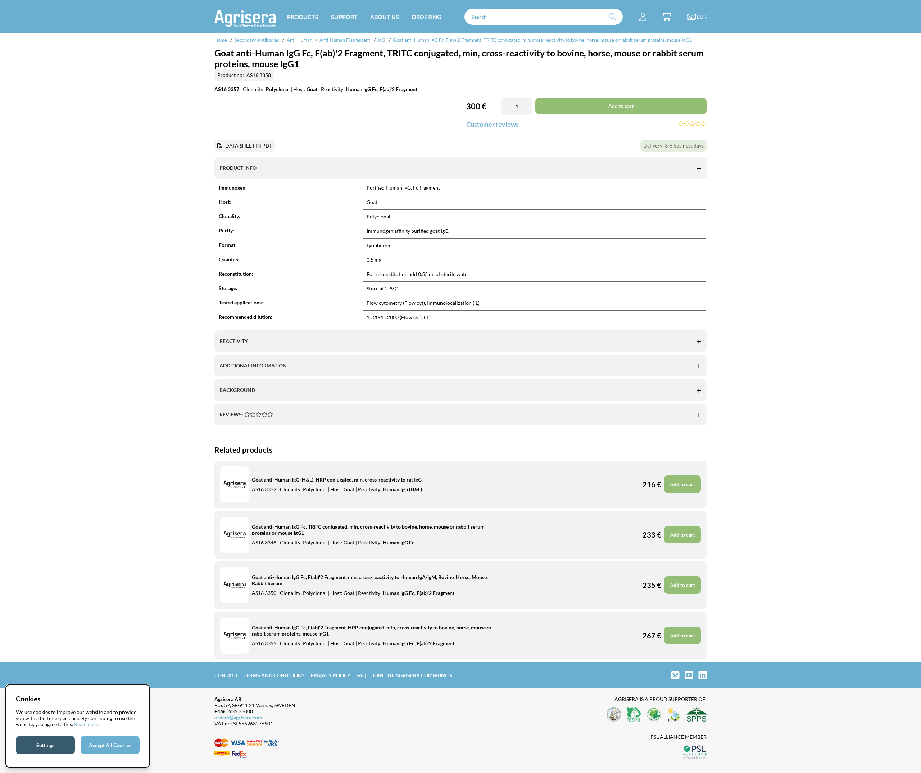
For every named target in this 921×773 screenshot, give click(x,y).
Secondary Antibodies (257, 40)
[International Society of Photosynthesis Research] (674, 715)
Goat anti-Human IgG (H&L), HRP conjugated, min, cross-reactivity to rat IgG (337, 479)
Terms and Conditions (274, 675)
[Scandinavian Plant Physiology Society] (696, 715)
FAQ (361, 675)
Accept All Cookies (110, 745)
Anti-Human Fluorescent (344, 40)
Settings (45, 745)
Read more (86, 724)
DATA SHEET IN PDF (248, 146)
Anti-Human (299, 40)
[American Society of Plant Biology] (614, 715)
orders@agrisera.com (238, 717)
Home (220, 40)
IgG (381, 40)
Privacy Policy (330, 675)
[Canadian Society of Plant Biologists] (654, 715)
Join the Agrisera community (412, 675)
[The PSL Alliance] (695, 752)
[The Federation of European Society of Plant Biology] (634, 715)
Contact (226, 675)
